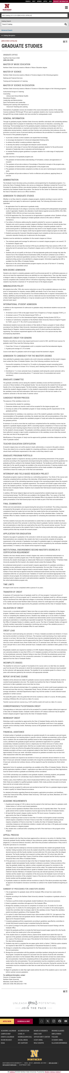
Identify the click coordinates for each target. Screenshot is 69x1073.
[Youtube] (65, 1021)
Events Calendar (7, 1037)
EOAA (3, 1043)
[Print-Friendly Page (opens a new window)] (64, 42)
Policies (55, 1037)
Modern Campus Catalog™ (53, 1072)
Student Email (57, 1040)
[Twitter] (47, 1021)
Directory (38, 1034)
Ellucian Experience (59, 1043)
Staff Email (38, 1040)
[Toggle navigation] (66, 7)
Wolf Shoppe (39, 1043)
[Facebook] (59, 1021)
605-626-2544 (53, 1063)
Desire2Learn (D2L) (25, 1037)
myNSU (39, 1)
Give (50, 1)
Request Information (60, 1)
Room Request (6, 1040)
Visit (33, 1)
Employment (56, 1034)
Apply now (7, 1021)
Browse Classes (58, 1031)
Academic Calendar (8, 1031)
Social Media (23, 1040)
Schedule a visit (23, 1021)
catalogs (12, 1072)
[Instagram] (53, 1021)
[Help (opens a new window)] (66, 42)
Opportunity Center (42, 1037)
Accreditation (23, 1031)
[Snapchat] (41, 1021)
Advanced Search (6, 30)
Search (28, 1)
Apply (45, 1)
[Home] (7, 7)
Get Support (23, 1043)
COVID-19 (21, 1034)
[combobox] (34, 15)
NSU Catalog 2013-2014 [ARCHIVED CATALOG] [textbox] (17, 15)
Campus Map (6, 1034)
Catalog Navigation (9, 35)
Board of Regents (41, 1031)
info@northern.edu (9, 1065)
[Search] (66, 24)
